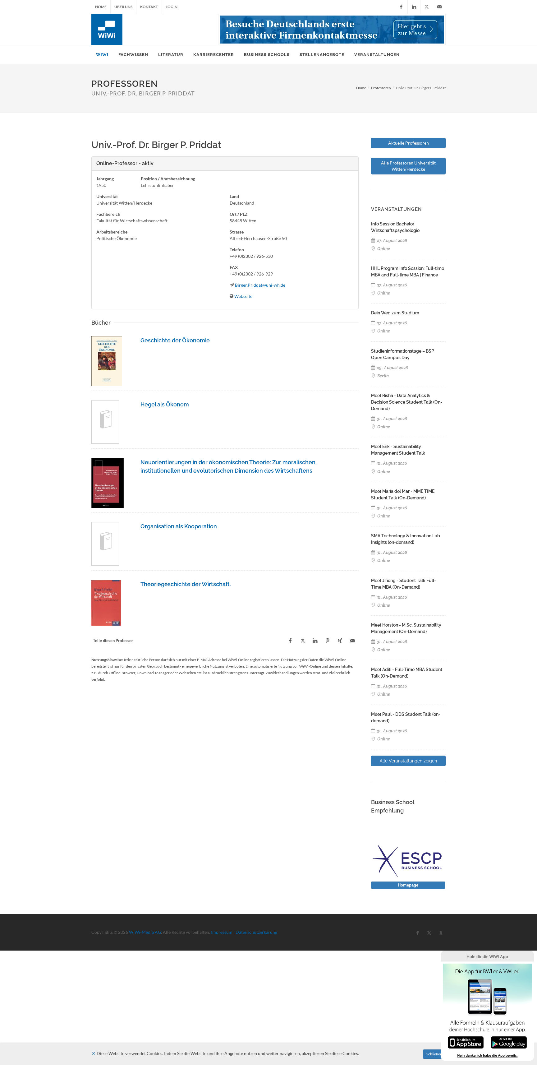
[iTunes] (466, 1041)
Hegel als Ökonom (164, 404)
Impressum (221, 932)
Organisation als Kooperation (178, 526)
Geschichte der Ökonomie (175, 340)
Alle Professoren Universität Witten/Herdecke (408, 166)
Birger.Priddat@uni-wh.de (260, 285)
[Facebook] (401, 7)
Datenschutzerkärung (256, 932)
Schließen (434, 1054)
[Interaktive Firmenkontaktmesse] (332, 30)
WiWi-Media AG (145, 932)
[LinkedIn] (414, 7)
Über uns (123, 6)
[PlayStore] (509, 1041)
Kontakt (149, 6)
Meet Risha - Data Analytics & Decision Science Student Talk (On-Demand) (406, 402)
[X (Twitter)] (426, 7)
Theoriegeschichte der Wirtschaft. (185, 584)
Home (101, 6)
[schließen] (93, 1053)
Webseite (243, 296)
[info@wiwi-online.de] (439, 7)
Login (171, 6)
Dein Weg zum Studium (395, 312)
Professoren (381, 88)
